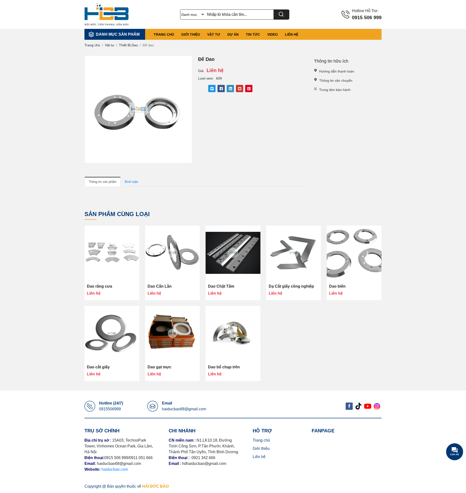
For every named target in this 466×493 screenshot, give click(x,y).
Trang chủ (164, 34)
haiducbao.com (114, 469)
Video (272, 34)
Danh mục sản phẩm (118, 34)
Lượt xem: (206, 78)
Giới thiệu (190, 34)
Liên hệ (291, 34)
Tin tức (253, 34)
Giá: (201, 71)
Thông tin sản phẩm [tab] (102, 182)
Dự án (233, 34)
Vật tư (213, 34)
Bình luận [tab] (131, 182)
